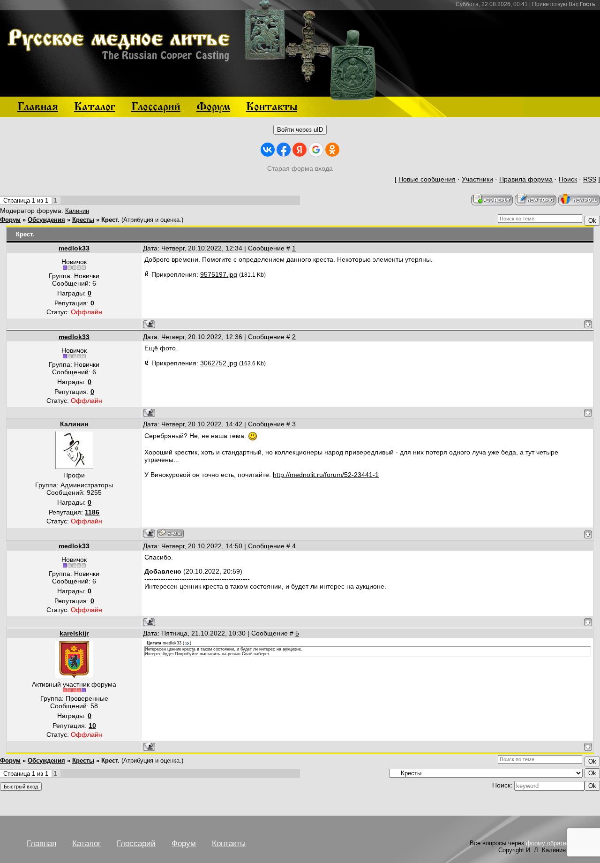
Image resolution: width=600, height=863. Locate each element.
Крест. (110, 219)
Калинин (77, 210)
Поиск (568, 179)
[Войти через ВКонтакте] (268, 150)
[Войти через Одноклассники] (332, 150)
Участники (477, 179)
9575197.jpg (218, 274)
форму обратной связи (558, 843)
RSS (589, 179)
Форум (10, 219)
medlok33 (74, 248)
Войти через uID (300, 129)
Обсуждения (46, 219)
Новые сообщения (427, 179)
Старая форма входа (300, 168)
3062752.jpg (218, 363)
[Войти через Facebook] (284, 150)
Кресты (83, 219)
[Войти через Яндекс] (299, 150)
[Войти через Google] (315, 149)
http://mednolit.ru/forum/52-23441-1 (326, 474)
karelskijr (74, 633)
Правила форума (526, 179)
